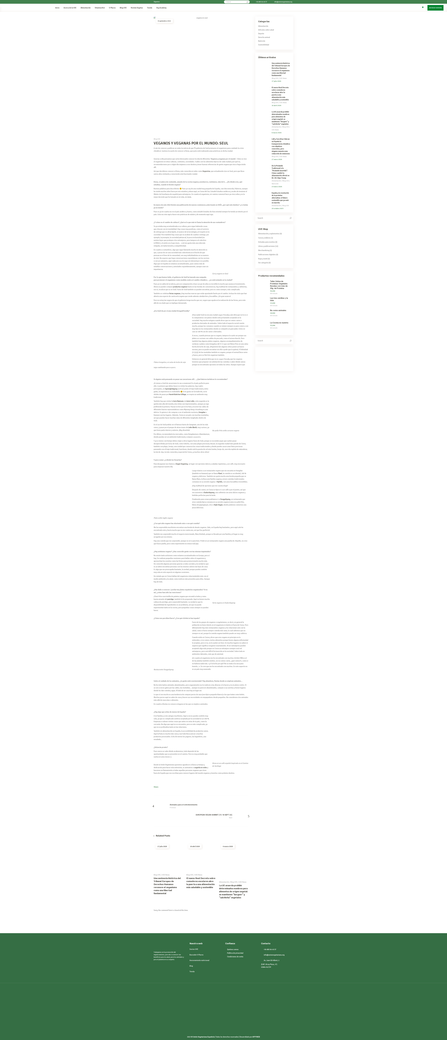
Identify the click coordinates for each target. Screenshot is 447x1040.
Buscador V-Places (196, 955)
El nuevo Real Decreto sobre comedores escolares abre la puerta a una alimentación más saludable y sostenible (200, 883)
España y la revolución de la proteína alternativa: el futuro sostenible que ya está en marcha (280, 198)
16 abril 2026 (195, 846)
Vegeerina (206, 171)
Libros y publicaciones (266, 246)
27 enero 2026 (277, 159)
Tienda (192, 971)
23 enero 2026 (277, 187)
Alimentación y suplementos (268, 234)
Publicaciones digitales (267, 255)
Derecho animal (264, 37)
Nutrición (261, 41)
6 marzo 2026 (228, 846)
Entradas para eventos (266, 242)
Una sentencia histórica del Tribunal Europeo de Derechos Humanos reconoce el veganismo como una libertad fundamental (167, 886)
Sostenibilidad (263, 45)
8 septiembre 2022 (164, 21)
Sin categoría (263, 263)
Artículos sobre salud (266, 30)
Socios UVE (194, 949)
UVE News (166, 875)
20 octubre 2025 (277, 208)
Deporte (261, 34)
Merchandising (263, 250)
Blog (191, 966)
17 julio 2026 (162, 846)
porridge (170, 599)
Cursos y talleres (264, 238)
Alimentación (224, 882)
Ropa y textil (262, 259)
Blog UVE (157, 139)
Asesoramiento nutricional (199, 960)
